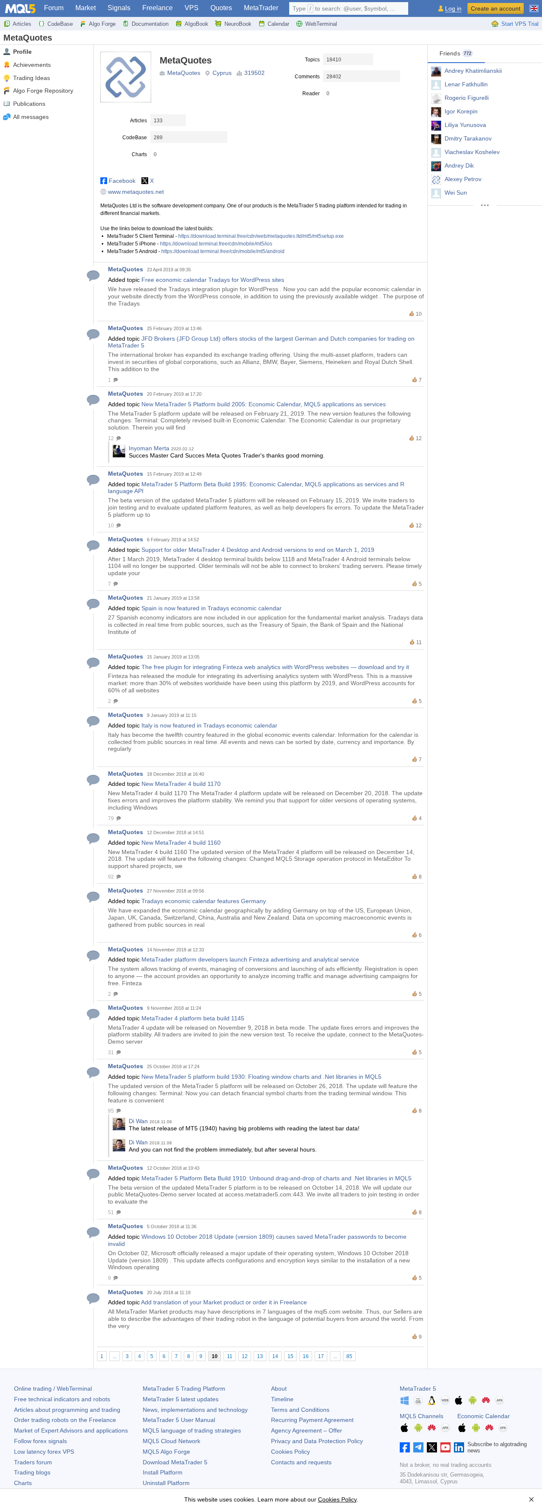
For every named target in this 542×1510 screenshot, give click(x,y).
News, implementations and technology (195, 1409)
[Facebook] (405, 1447)
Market (85, 7)
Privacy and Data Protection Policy (317, 1441)
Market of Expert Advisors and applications (71, 1430)
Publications (29, 103)
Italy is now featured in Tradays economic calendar (209, 725)
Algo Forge (102, 24)
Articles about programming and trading (67, 1409)
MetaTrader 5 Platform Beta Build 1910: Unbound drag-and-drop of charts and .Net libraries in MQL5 (276, 1178)
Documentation (150, 24)
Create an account (495, 8)
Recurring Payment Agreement (312, 1419)
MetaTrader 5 (418, 1388)
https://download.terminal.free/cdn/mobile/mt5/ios (216, 244)
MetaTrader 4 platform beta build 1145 (192, 1018)
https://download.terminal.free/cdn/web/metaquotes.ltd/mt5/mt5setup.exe (261, 236)
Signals (119, 7)
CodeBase (60, 24)
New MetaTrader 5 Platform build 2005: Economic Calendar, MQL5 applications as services (263, 404)
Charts (23, 1483)
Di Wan (138, 1121)
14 (275, 1356)
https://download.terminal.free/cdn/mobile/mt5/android (223, 251)
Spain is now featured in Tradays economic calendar (211, 608)
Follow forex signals (40, 1441)
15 (290, 1356)
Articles (22, 24)
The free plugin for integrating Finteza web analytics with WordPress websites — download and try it (275, 667)
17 (321, 1356)
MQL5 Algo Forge (166, 1451)
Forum (54, 7)
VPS (192, 7)
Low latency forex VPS (44, 1451)
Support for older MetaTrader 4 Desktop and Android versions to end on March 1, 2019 (257, 549)
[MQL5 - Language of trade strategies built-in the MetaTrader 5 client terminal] (20, 9)
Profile (22, 51)
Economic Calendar (483, 1416)
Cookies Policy (290, 1451)
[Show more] (485, 205)
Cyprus (222, 72)
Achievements (32, 64)
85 (349, 1356)
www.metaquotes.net (136, 191)
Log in (453, 9)
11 (229, 1356)
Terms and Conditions (300, 1409)
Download (175, 1462)
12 (245, 1356)
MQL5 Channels (421, 1416)
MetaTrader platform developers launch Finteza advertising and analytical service (250, 959)
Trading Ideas (31, 77)
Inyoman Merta (149, 448)
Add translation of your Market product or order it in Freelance (224, 1302)
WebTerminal (321, 24)
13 (260, 1356)
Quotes (221, 7)
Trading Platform (184, 1388)
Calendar (278, 24)
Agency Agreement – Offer (306, 1430)
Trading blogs (32, 1472)
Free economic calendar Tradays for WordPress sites (212, 279)
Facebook (122, 180)
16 (306, 1356)
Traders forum (33, 1462)
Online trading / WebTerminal (53, 1388)
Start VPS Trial (520, 24)
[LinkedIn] (459, 1447)
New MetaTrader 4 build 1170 (181, 783)
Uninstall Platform (166, 1483)
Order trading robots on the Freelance (65, 1419)
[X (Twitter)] (432, 1447)
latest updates (180, 1399)
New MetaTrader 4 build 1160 (181, 842)
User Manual (179, 1419)
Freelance (157, 7)
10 (215, 1356)
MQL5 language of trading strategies (192, 1430)
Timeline (282, 1399)
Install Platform (163, 1472)
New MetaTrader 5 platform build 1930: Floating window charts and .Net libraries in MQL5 (261, 1076)
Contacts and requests (301, 1462)
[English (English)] (534, 5)
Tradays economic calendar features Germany (203, 901)
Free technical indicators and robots (62, 1399)
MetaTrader (261, 7)
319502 (254, 72)
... (114, 1356)
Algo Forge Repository (43, 90)
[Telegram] (418, 1447)
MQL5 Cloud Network (171, 1441)
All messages (31, 116)
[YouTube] (445, 1447)
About (279, 1388)
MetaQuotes (183, 72)
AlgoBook (196, 24)
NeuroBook (238, 24)
